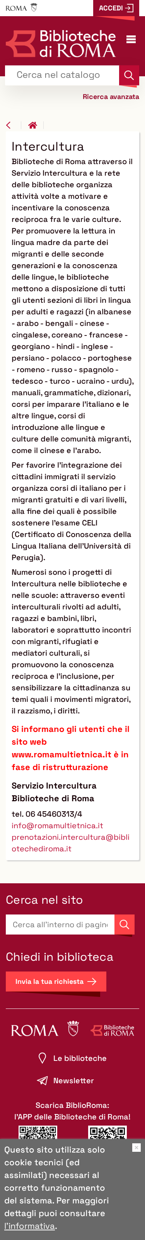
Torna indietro (13, 125)
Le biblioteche (80, 1058)
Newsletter (73, 1081)
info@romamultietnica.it (57, 826)
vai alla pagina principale (36, 125)
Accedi (111, 7)
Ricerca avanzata (111, 96)
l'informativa (29, 1225)
